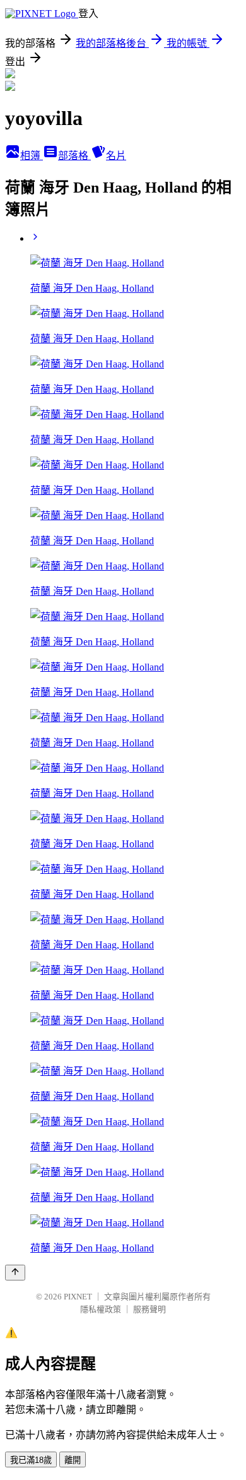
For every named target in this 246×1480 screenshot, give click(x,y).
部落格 (74, 155)
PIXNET (78, 1296)
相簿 (31, 155)
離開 (72, 1460)
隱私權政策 (100, 1309)
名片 (116, 155)
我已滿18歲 (31, 1460)
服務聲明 (149, 1309)
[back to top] (15, 1272)
